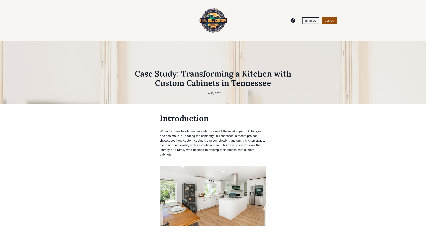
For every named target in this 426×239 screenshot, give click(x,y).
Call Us (329, 20)
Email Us (310, 20)
